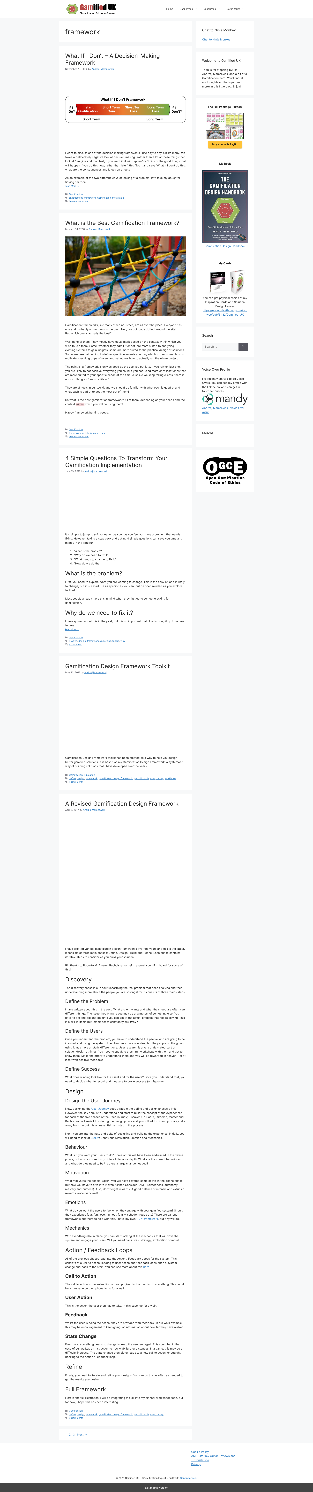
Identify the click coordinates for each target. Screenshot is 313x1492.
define (72, 778)
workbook (170, 778)
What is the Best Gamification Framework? (122, 222)
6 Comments (76, 1417)
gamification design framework (116, 778)
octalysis (87, 433)
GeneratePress (188, 1478)
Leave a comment (79, 201)
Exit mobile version (156, 1487)
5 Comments (76, 782)
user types (99, 433)
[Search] (243, 347)
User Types (186, 8)
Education (89, 774)
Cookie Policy (200, 1451)
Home (169, 8)
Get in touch (233, 8)
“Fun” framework (147, 1218)
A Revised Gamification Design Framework (122, 803)
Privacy (196, 1464)
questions (105, 641)
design (82, 641)
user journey (157, 778)
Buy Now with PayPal (225, 144)
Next (82, 1434)
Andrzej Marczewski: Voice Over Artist (223, 410)
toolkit (115, 641)
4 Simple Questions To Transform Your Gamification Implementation (116, 461)
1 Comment (75, 644)
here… (147, 1267)
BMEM (95, 1138)
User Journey (100, 1108)
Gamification (76, 194)
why (122, 641)
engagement (76, 197)
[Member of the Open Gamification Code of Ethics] (225, 483)
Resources (209, 8)
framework (90, 197)
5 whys (73, 641)
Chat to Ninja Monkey (216, 39)
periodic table (141, 778)
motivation (118, 197)
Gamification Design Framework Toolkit (117, 666)
